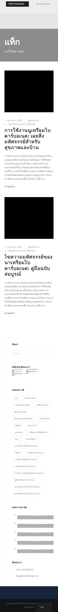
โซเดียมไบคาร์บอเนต (35, 453)
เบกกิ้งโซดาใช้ (44, 418)
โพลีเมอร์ (18, 453)
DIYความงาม (32, 425)
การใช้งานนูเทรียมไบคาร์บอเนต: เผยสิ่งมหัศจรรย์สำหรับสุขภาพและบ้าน (27, 139)
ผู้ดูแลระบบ (33, 120)
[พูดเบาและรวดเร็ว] (42, 9)
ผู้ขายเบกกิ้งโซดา (21, 412)
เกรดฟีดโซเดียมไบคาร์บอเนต (25, 466)
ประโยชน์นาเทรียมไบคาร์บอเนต (26, 446)
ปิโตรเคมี (30, 124)
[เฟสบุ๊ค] (26, 9)
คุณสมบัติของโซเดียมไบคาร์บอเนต (27, 487)
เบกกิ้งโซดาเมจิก (30, 398)
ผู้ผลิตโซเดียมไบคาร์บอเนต (24, 480)
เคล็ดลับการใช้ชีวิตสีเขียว (38, 432)
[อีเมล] (21, 9)
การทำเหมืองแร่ (30, 439)
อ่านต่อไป (9, 187)
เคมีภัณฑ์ (18, 425)
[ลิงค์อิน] (37, 9)
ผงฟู (16, 398)
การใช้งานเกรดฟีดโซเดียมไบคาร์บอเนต (29, 473)
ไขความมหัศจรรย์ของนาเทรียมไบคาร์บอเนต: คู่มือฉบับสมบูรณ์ (28, 265)
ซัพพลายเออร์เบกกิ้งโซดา (23, 418)
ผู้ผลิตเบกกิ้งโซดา (43, 405)
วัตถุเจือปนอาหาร (16, 124)
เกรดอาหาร (19, 432)
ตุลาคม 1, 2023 (14, 120)
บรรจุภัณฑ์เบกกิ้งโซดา (22, 405)
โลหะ (16, 439)
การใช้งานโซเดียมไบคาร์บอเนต (26, 459)
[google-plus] (31, 9)
